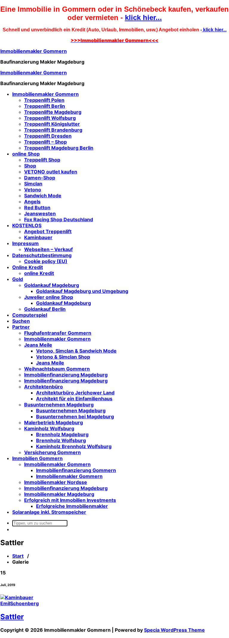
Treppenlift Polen (44, 100)
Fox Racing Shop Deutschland (58, 219)
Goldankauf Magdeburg (51, 285)
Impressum (25, 243)
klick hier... (143, 17)
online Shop (26, 154)
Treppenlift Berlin (44, 106)
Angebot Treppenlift (48, 231)
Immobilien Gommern (37, 458)
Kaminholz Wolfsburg (49, 428)
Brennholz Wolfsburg (61, 440)
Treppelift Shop (42, 160)
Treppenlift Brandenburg (53, 130)
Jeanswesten (40, 213)
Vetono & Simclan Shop (63, 357)
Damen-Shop (39, 178)
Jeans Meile (38, 345)
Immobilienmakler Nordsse (55, 482)
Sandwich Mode (42, 196)
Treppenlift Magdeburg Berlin (58, 148)
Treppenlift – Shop (45, 142)
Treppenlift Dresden (48, 136)
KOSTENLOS (26, 225)
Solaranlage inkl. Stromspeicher (49, 512)
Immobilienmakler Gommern (33, 51)
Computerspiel (29, 315)
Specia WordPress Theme (174, 630)
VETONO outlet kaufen (50, 172)
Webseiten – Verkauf (48, 249)
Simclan (33, 184)
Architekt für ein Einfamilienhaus (74, 399)
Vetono (32, 190)
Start (18, 556)
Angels (32, 202)
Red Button (37, 207)
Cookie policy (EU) (45, 261)
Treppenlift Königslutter (52, 124)
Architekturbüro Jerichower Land (75, 393)
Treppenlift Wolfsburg (50, 118)
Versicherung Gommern (52, 452)
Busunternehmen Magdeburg (59, 405)
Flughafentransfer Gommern (57, 333)
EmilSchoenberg (19, 603)
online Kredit (39, 273)
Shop (30, 166)
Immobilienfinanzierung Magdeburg (66, 375)
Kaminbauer (38, 237)
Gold (17, 279)
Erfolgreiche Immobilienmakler (72, 506)
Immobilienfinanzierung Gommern (76, 470)
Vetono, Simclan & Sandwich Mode (76, 351)
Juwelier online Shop (48, 297)
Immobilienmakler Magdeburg (59, 494)
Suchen (21, 321)
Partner (21, 327)
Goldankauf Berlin (45, 309)
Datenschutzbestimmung (42, 255)
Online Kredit (27, 267)
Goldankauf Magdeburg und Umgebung (82, 291)
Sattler (12, 616)
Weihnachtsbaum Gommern (57, 369)
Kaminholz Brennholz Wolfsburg (74, 446)
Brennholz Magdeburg (62, 434)
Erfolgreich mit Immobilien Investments (70, 500)
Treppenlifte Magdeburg (52, 112)
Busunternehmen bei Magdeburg (75, 416)
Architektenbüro (43, 387)
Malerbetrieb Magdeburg (53, 422)
